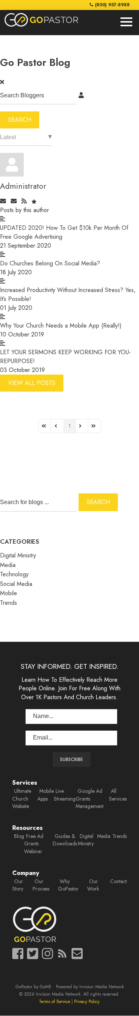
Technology (14, 574)
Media (8, 565)
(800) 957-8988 (112, 4)
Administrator (23, 186)
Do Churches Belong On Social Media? (50, 263)
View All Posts (31, 383)
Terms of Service (54, 1001)
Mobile (8, 593)
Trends (8, 602)
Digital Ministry (18, 555)
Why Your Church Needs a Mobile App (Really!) (61, 325)
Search (19, 119)
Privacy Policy (86, 1001)
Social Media (16, 584)
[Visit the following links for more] (17, 953)
